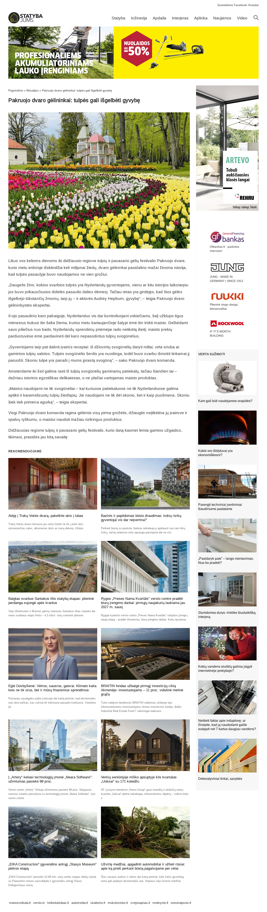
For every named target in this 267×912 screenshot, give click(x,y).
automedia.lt (79, 902)
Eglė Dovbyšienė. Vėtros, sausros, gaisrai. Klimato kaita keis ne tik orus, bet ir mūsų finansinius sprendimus (52, 688)
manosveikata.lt (20, 902)
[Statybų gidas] (25, 22)
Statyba (118, 18)
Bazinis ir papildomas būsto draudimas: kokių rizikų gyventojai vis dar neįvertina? (141, 518)
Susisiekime (225, 5)
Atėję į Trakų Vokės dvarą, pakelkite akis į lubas (45, 516)
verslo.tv (39, 902)
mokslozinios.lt (118, 902)
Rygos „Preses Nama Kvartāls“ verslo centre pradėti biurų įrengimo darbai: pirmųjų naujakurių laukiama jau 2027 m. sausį (143, 603)
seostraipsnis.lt (181, 902)
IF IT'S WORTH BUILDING (220, 333)
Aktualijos (32, 90)
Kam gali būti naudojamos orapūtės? (225, 401)
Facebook (240, 5)
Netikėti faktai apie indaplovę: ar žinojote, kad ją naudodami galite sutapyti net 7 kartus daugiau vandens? (227, 725)
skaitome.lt (97, 902)
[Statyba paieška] (256, 19)
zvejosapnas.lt (140, 902)
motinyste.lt (160, 902)
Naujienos (222, 18)
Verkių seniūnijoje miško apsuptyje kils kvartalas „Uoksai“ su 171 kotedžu (139, 779)
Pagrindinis (15, 90)
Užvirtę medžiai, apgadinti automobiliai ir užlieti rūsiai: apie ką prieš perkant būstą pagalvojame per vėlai (143, 866)
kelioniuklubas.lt (58, 902)
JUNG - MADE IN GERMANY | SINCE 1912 (226, 279)
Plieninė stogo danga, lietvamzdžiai (224, 306)
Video (242, 18)
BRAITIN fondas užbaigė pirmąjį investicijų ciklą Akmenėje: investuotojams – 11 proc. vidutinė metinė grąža (142, 690)
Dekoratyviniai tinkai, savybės (220, 778)
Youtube (253, 5)
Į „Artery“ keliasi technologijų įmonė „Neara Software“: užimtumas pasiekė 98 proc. (50, 779)
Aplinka (201, 18)
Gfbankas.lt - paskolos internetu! (224, 248)
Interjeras (180, 18)
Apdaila (159, 18)
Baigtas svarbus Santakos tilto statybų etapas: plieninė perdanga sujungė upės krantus (51, 601)
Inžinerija (139, 18)
